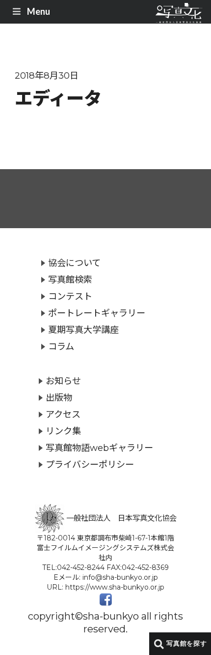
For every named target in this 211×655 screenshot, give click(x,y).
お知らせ (63, 381)
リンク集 (63, 431)
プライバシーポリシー (90, 464)
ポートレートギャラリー (96, 313)
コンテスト (70, 296)
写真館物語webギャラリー (99, 447)
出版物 (59, 397)
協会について (74, 262)
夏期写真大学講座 (83, 329)
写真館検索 (70, 279)
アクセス (63, 414)
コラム (61, 346)
